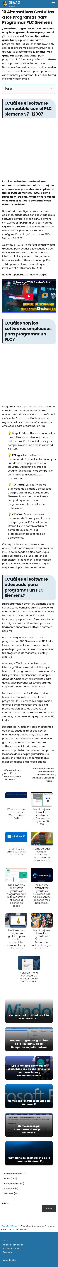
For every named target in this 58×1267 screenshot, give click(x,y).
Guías (7, 1178)
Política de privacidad (13, 1244)
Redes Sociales (12, 1183)
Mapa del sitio (9, 1260)
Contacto (7, 1252)
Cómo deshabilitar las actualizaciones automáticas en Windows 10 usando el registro (43, 774)
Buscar (5, 1203)
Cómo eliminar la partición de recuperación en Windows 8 (12, 775)
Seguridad (9, 1188)
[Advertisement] (29, 149)
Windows (8, 1193)
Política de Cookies (12, 1248)
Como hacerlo (11, 1173)
